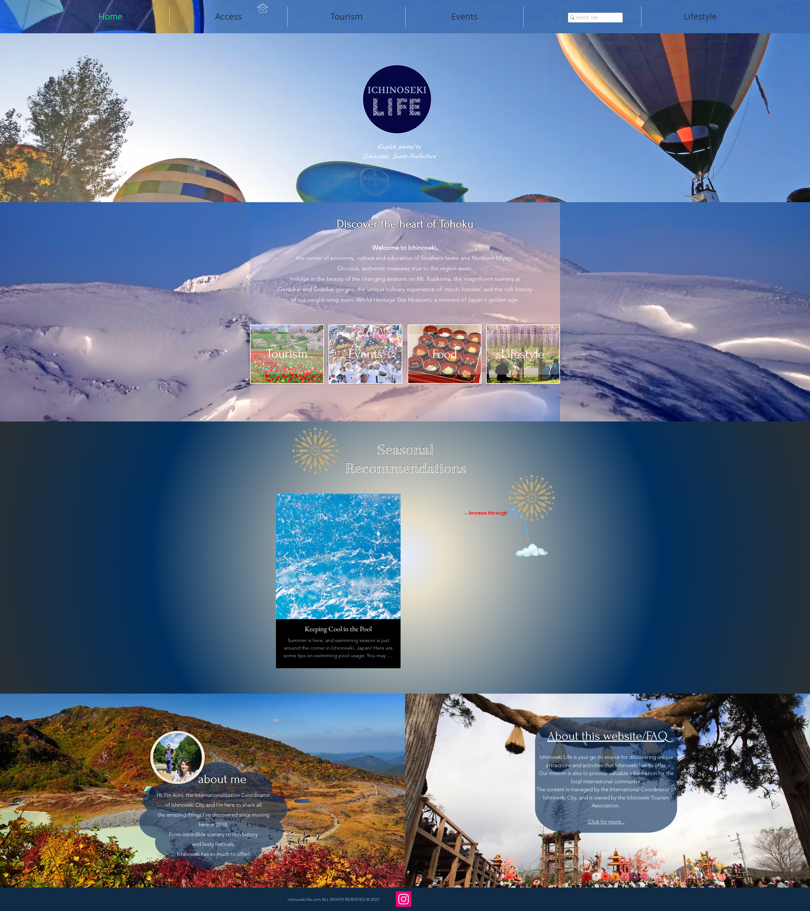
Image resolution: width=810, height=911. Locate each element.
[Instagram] (403, 899)
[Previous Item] (286, 556)
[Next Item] (390, 556)
